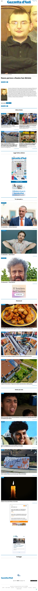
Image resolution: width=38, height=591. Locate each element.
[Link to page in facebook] (1, 82)
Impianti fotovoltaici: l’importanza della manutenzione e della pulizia (16, 383)
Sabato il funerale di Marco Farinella (9, 501)
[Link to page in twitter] (3, 82)
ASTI (7, 103)
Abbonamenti (12, 587)
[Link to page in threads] (7, 82)
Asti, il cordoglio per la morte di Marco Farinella (12, 445)
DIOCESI (10, 103)
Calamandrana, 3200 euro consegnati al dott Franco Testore (27, 126)
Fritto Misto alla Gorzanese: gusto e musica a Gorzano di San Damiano (17, 328)
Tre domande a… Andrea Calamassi (9, 227)
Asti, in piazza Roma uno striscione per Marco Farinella (13, 473)
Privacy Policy (30, 587)
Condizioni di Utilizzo (19, 588)
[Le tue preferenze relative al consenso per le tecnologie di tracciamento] (36, 589)
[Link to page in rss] (20, 581)
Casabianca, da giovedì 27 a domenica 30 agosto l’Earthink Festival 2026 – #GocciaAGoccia (27, 144)
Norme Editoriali (25, 587)
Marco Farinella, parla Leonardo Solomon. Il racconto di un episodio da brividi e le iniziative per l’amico (19, 418)
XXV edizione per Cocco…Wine (8, 125)
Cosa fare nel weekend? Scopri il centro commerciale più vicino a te (16, 356)
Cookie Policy (34, 587)
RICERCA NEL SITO (34, 1)
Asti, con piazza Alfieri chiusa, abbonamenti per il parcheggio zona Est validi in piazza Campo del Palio (9, 144)
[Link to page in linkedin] (4, 82)
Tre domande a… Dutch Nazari (8, 254)
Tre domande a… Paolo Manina (8, 282)
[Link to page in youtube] (18, 581)
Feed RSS (3, 587)
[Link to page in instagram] (14, 581)
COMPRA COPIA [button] (19, 181)
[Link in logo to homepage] (7, 578)
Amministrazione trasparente (18, 587)
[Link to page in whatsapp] (6, 82)
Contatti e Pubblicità (7, 587)
